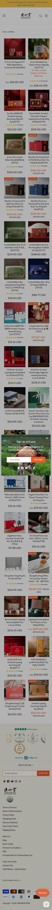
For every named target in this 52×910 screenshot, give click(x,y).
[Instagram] (30, 467)
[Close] (47, 438)
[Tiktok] (34, 467)
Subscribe (38, 460)
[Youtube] (26, 467)
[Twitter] (18, 467)
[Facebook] (22, 467)
